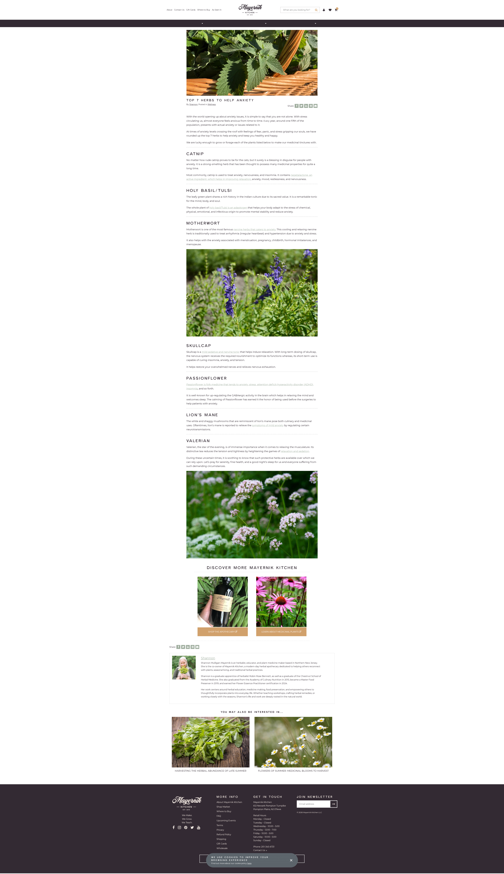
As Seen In (216, 10)
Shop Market (223, 807)
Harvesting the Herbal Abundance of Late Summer (210, 770)
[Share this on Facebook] (297, 106)
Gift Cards (190, 10)
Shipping (221, 839)
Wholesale (222, 848)
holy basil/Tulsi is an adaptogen (228, 207)
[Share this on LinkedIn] (306, 106)
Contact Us (179, 10)
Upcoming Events (226, 820)
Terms (220, 825)
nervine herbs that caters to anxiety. (254, 229)
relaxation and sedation (295, 451)
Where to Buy (203, 10)
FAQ (219, 816)
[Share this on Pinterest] (311, 106)
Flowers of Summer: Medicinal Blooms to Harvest (293, 770)
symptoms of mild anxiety (268, 425)
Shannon (193, 104)
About (169, 10)
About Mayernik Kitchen (229, 802)
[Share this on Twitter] (301, 106)
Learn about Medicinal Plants (280, 632)
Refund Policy (224, 834)
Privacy (220, 830)
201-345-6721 (267, 846)
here (249, 863)
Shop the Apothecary (221, 632)
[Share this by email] (315, 106)
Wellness (212, 104)
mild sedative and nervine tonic (220, 351)
